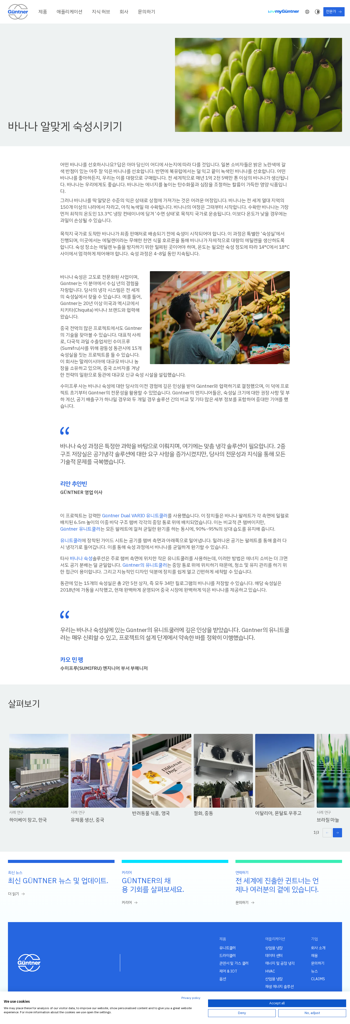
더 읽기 (13, 894)
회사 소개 (318, 948)
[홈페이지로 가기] (18, 12)
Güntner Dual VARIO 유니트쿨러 (135, 515)
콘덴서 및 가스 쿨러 (234, 963)
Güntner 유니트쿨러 (80, 529)
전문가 (331, 11)
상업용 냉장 (274, 948)
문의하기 (146, 11)
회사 (124, 11)
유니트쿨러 (71, 540)
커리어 (127, 902)
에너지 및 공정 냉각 (279, 963)
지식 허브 (101, 11)
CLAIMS (318, 978)
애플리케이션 (70, 11)
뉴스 (314, 971)
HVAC (270, 971)
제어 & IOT (228, 971)
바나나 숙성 (81, 558)
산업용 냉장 (274, 978)
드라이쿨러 (227, 955)
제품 (42, 11)
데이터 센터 (274, 955)
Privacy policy (190, 998)
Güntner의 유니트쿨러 (144, 565)
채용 (314, 955)
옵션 (222, 978)
